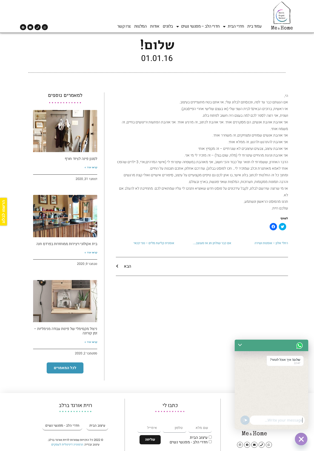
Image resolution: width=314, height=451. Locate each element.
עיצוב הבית (199, 437)
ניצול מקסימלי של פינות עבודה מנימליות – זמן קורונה (65, 331)
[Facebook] (23, 27)
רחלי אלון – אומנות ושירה (271, 243)
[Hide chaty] (301, 439)
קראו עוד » (90, 167)
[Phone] (37, 27)
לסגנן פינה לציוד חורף (81, 159)
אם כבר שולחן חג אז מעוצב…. (212, 243)
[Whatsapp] (45, 27)
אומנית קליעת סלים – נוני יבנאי (154, 243)
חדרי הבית (236, 26)
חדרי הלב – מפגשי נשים (200, 26)
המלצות (140, 26)
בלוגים (168, 26)
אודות (154, 26)
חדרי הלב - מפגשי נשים (189, 442)
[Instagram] (240, 445)
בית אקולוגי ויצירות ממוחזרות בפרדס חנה (66, 244)
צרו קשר (124, 26)
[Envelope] (30, 27)
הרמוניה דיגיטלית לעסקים (67, 444)
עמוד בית (254, 26)
